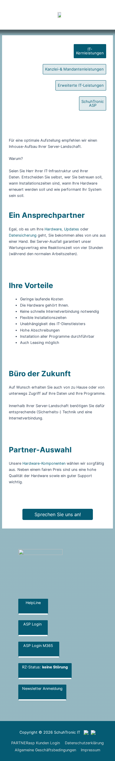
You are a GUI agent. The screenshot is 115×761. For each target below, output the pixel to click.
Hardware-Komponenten (43, 463)
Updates (71, 229)
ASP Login (33, 624)
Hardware (53, 229)
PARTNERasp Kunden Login (35, 743)
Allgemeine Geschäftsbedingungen (45, 750)
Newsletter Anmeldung (42, 688)
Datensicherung (23, 235)
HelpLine (33, 603)
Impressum (90, 750)
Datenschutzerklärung (84, 743)
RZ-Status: (45, 667)
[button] (90, 14)
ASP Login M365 (38, 645)
